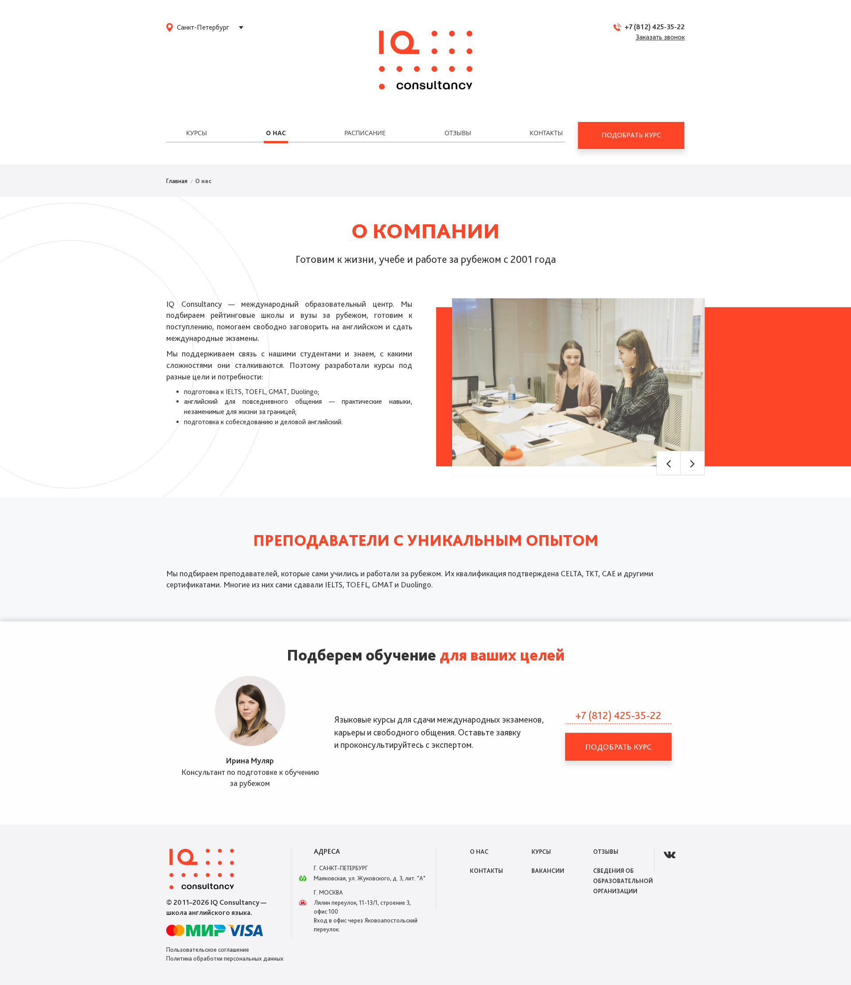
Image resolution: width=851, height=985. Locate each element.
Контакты (546, 133)
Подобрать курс (631, 135)
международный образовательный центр (317, 304)
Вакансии (547, 870)
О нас (276, 133)
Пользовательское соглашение (207, 949)
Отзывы (458, 133)
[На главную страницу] (425, 61)
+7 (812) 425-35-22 (655, 27)
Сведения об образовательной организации (623, 881)
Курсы (196, 133)
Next (692, 463)
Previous (668, 463)
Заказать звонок (660, 37)
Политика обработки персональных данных (225, 958)
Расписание (365, 133)
